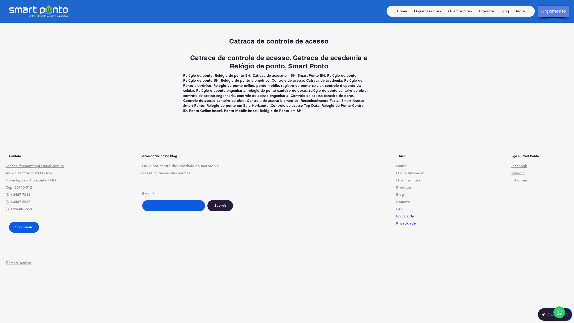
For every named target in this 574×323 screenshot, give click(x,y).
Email (146, 194)
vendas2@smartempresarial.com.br (35, 166)
